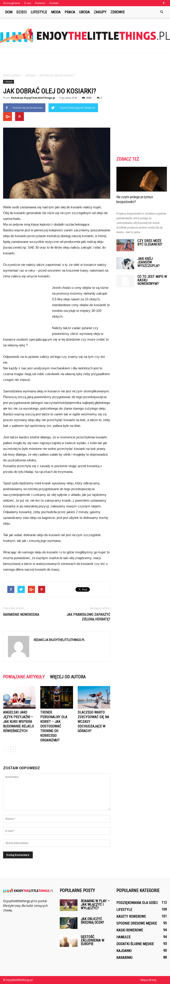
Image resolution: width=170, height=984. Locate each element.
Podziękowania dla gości (137, 903)
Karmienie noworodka (21, 614)
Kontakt (53, 3)
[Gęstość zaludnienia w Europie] (68, 941)
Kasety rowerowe (131, 916)
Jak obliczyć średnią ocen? (92, 921)
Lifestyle (39, 12)
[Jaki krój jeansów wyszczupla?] (125, 263)
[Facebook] (163, 3)
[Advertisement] (85, 63)
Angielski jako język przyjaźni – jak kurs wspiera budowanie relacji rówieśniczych (18, 721)
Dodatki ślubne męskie (135, 944)
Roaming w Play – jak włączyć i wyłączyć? (95, 904)
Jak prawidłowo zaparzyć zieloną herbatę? (88, 616)
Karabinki (124, 957)
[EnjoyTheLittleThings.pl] (85, 35)
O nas (27, 3)
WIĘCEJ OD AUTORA (68, 676)
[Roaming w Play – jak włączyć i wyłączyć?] (68, 905)
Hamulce (123, 937)
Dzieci (21, 12)
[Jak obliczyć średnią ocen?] (68, 923)
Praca (70, 12)
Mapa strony (148, 980)
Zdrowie (117, 12)
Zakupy (100, 12)
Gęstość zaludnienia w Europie (92, 940)
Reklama (40, 3)
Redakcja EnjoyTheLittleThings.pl (33, 97)
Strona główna (11, 3)
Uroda (84, 12)
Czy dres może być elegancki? (149, 242)
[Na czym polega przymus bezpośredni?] (141, 179)
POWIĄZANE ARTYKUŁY (24, 676)
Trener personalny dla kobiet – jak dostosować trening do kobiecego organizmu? (53, 726)
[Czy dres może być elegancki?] (125, 245)
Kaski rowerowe (129, 930)
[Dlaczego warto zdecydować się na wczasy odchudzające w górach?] (94, 697)
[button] (161, 12)
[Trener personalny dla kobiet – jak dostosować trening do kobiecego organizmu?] (56, 697)
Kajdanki (123, 951)
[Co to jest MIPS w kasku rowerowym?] (125, 281)
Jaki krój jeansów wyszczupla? (148, 262)
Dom (8, 12)
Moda (56, 12)
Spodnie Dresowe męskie (136, 923)
